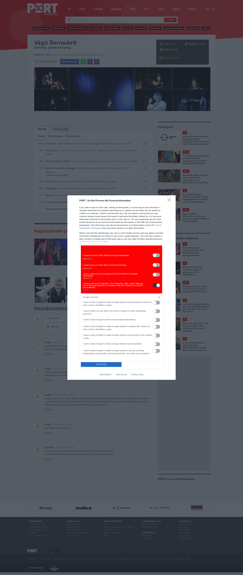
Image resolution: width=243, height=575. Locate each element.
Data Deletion (106, 374)
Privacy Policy (137, 374)
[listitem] (121, 249)
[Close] (170, 200)
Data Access (121, 374)
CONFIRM (101, 364)
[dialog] (121, 287)
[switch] (156, 255)
